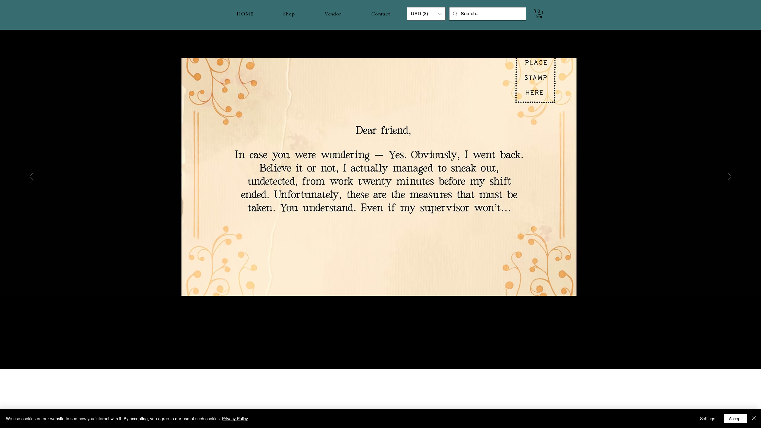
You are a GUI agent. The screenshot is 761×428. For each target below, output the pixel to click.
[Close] (753, 418)
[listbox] (426, 14)
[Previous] (32, 177)
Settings (707, 418)
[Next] (729, 177)
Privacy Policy (235, 418)
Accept (735, 418)
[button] (426, 14)
